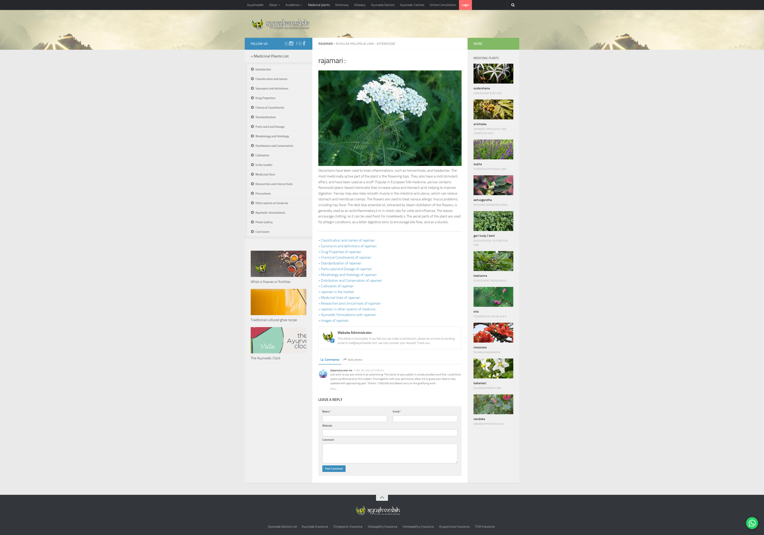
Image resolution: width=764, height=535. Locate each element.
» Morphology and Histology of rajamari (347, 275)
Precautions (263, 193)
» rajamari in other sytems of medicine (346, 309)
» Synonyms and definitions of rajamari (347, 246)
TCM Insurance (485, 526)
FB (299, 43)
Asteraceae (386, 44)
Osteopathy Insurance (382, 526)
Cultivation (262, 155)
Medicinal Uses (265, 174)
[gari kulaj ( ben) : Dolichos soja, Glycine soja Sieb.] (493, 221)
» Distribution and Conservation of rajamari (350, 280)
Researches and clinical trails (274, 184)
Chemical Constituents (269, 107)
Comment (328, 439)
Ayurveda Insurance (315, 526)
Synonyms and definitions (271, 88)
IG (287, 43)
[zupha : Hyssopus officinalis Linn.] (493, 149)
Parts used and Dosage (270, 127)
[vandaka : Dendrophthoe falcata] (493, 404)
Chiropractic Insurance (348, 526)
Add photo (355, 360)
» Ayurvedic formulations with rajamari (347, 315)
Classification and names (271, 79)
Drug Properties (265, 98)
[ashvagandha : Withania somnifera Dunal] (493, 185)
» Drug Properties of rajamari (339, 252)
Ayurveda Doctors (383, 5)
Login (465, 5)
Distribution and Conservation (274, 146)
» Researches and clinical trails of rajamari (349, 303)
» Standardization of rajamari (339, 263)
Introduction (263, 69)
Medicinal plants (319, 5)
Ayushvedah (255, 5)
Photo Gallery (264, 222)
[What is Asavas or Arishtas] (278, 264)
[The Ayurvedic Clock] (278, 340)
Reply (333, 388)
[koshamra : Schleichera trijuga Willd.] (493, 261)
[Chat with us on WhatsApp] (752, 523)
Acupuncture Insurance (454, 526)
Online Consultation (443, 5)
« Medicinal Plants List (270, 56)
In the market (263, 165)
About (273, 5)
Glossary (359, 5)
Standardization (265, 117)
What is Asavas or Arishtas (270, 282)
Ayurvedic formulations (270, 212)
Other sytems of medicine (271, 203)
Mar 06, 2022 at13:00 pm (370, 370)
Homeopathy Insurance (418, 526)
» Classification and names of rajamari (346, 240)
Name (326, 411)
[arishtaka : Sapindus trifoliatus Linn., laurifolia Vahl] (493, 109)
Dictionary (342, 5)
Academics (293, 5)
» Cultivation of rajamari (336, 286)
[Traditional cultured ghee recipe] (278, 302)
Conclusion (262, 232)
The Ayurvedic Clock (265, 358)
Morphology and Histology (272, 136)
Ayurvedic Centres (412, 5)
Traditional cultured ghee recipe (274, 320)
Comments (332, 360)
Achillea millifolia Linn (355, 44)
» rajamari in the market (336, 292)
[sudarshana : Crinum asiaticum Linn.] (493, 74)
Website (327, 425)
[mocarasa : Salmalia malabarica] (493, 333)
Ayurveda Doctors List (282, 526)
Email (397, 411)
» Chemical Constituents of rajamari (344, 257)
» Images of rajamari (333, 320)
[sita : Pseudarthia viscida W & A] (493, 297)
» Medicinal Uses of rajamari (339, 297)
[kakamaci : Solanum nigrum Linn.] (493, 368)
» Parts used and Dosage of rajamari (345, 269)
